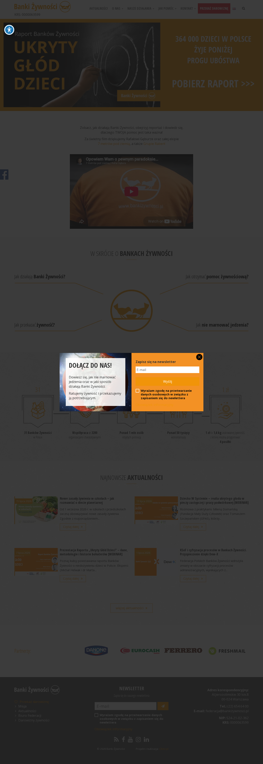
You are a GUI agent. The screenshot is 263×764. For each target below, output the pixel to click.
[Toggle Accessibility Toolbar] (9, 30)
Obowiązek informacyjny (154, 404)
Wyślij (167, 381)
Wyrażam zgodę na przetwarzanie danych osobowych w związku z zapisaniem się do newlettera (166, 394)
